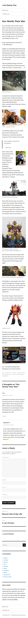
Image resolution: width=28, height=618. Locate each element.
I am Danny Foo (9, 5)
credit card (20, 372)
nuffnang (21, 374)
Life (5, 564)
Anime (6, 558)
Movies (6, 566)
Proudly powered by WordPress (18, 615)
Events (6, 562)
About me (5, 10)
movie (17, 374)
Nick (3, 393)
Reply (4, 416)
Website (4, 494)
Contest (14, 372)
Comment (5, 457)
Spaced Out (7, 574)
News (5, 568)
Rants (5, 572)
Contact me (5, 14)
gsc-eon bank (12, 374)
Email (4, 487)
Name (4, 480)
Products (6, 570)
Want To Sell (7, 577)
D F (3, 372)
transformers (5, 376)
